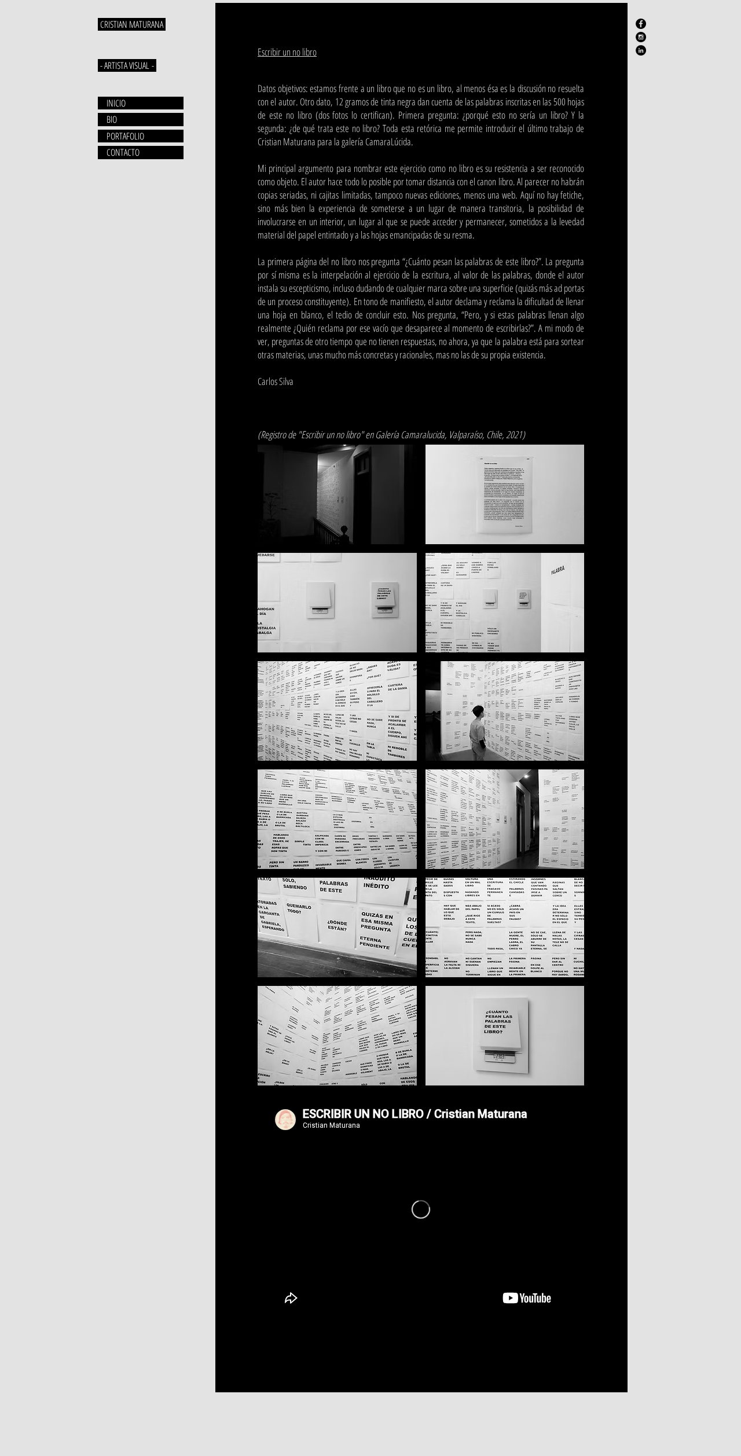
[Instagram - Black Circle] (641, 37)
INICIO (116, 103)
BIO (112, 119)
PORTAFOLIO (125, 136)
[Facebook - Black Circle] (641, 24)
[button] (337, 494)
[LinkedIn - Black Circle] (641, 50)
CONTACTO (123, 152)
